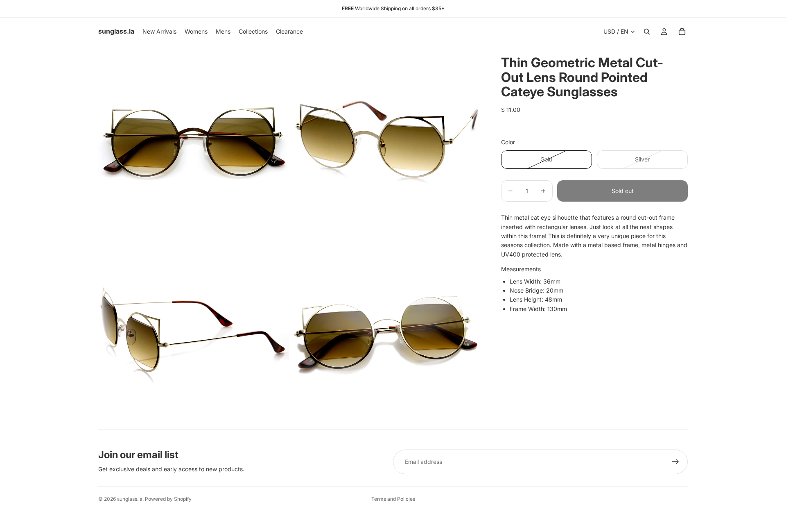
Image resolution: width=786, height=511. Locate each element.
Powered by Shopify (168, 499)
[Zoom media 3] (193, 333)
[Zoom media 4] (386, 333)
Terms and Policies (393, 499)
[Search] (647, 32)
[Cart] (682, 32)
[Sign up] (675, 461)
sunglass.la (129, 499)
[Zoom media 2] (386, 140)
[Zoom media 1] (193, 140)
